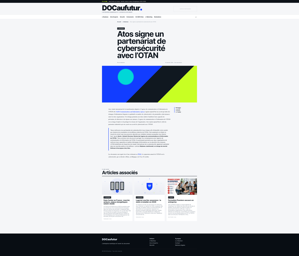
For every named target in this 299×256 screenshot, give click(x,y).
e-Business (105, 17)
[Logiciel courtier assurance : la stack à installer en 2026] (149, 186)
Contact (177, 243)
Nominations (157, 17)
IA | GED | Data (139, 17)
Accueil (119, 21)
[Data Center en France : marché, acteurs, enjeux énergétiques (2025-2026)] (117, 186)
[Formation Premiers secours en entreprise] (182, 186)
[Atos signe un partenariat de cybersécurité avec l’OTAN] (149, 84)
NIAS (139, 154)
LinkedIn (178, 110)
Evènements (130, 17)
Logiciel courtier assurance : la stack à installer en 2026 (148, 201)
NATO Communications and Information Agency (130, 112)
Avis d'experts (114, 17)
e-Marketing (148, 17)
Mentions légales (180, 245)
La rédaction (179, 241)
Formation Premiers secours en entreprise (181, 201)
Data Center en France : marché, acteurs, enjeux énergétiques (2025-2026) (127, 1)
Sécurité (122, 17)
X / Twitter (178, 112)
